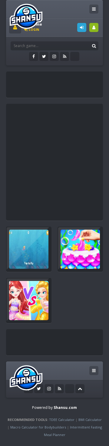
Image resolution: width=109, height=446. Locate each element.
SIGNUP (93, 27)
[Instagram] (54, 56)
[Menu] (93, 9)
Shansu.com (65, 407)
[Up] (79, 388)
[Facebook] (33, 56)
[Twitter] (43, 56)
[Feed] (64, 56)
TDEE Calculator (61, 419)
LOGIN (81, 27)
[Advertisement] (59, 82)
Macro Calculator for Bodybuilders (38, 427)
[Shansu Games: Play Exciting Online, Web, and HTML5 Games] (26, 15)
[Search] (94, 46)
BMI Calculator (90, 419)
